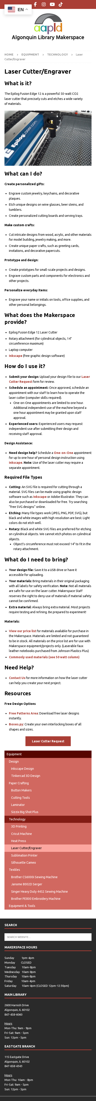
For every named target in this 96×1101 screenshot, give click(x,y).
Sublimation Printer (24, 855)
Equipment (14, 754)
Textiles (14, 869)
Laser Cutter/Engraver (26, 848)
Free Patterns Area (23, 713)
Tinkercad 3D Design (25, 776)
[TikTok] (61, 4)
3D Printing (19, 826)
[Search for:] (48, 936)
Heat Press (18, 841)
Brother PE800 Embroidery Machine (36, 898)
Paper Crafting (19, 783)
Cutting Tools (20, 797)
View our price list (22, 631)
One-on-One (63, 453)
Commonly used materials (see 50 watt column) (44, 657)
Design (14, 761)
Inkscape (15, 356)
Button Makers (21, 790)
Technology (17, 819)
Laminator (18, 805)
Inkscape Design (22, 768)
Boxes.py (16, 724)
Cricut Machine (21, 834)
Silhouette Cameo (23, 862)
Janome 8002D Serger (26, 884)
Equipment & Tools (22, 906)
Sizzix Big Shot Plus (24, 812)
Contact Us (17, 678)
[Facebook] (35, 4)
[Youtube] (52, 4)
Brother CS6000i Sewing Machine (34, 877)
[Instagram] (44, 4)
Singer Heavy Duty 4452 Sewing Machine (39, 891)
